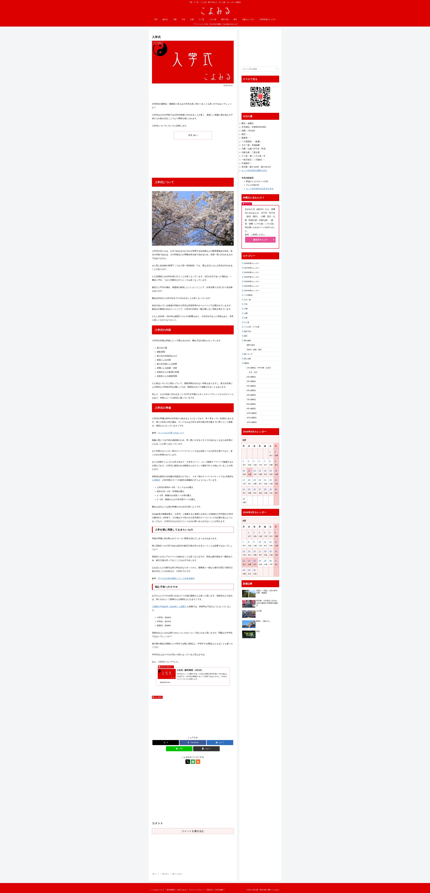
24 (244, 489)
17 (244, 480)
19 (254, 480)
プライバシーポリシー (196, 890)
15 (270, 470)
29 (270, 489)
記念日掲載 (219, 890)
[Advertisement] (193, 93)
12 (254, 470)
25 (249, 489)
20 (260, 480)
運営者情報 (171, 890)
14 (265, 470)
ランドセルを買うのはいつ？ (171, 433)
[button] (206, 748)
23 (276, 480)
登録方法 (210, 890)
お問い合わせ (181, 890)
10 (244, 470)
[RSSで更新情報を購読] (198, 761)
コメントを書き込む (192, 831)
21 (265, 480)
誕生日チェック (260, 240)
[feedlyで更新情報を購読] (193, 761)
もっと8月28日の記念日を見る (260, 189)
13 (260, 470)
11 (249, 470)
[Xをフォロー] (187, 761)
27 (260, 489)
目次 (190, 135)
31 (244, 499)
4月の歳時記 (158, 697)
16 (276, 470)
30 (276, 489)
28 (265, 489)
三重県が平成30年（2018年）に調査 (168, 606)
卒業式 (157, 480)
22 (270, 480)
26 (254, 489)
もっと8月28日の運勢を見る (254, 170)
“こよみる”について (157, 890)
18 (249, 480)
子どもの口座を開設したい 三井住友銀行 (176, 578)
